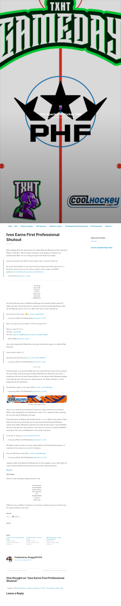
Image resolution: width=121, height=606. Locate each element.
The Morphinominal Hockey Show (76, 226)
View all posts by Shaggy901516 (23, 560)
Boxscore (9, 470)
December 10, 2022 (24, 276)
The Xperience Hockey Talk (60, 114)
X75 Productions (96, 226)
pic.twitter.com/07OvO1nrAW (30, 436)
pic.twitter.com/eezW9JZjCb (36, 358)
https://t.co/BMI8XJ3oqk (21, 335)
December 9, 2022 (40, 318)
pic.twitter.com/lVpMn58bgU (37, 453)
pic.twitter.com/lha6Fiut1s (36, 314)
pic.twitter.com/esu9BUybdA (44, 387)
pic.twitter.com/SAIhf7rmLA (34, 272)
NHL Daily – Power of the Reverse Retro (54, 570)
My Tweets (94, 241)
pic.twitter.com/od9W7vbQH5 (38, 335)
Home (10, 226)
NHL (15, 226)
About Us (108, 226)
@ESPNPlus (17, 332)
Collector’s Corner (55, 226)
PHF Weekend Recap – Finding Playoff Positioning (54, 538)
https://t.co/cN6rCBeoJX (17, 272)
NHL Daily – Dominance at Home (17, 570)
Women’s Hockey (27, 226)
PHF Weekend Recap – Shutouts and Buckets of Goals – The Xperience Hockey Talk (38, 588)
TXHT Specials (41, 226)
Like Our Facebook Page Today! (101, 247)
